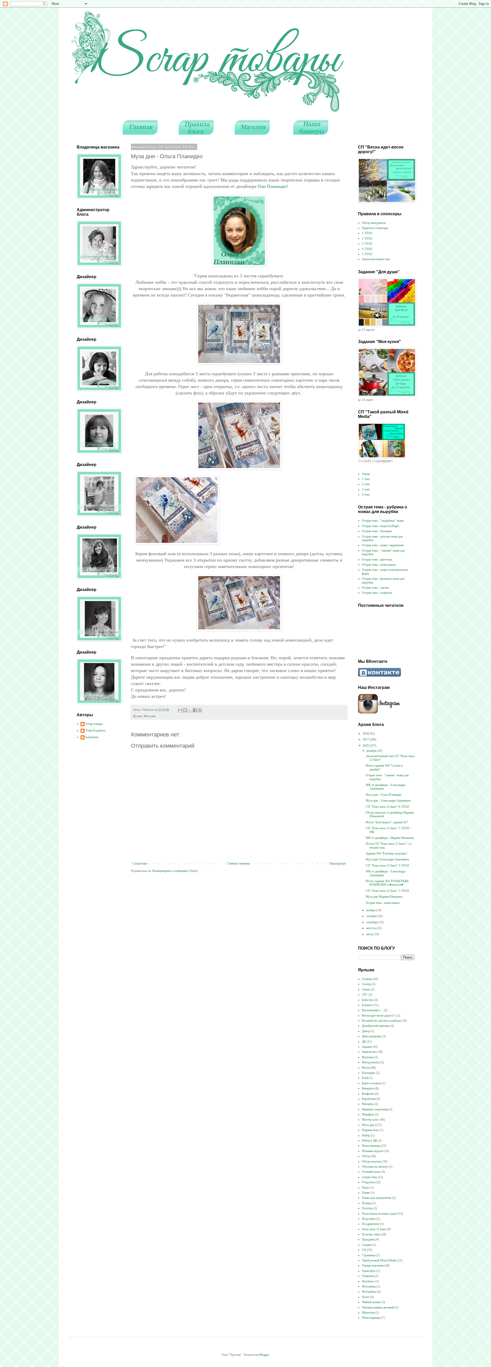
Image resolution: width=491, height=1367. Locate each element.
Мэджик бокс (370, 1130)
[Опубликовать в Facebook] (194, 710)
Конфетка (368, 1094)
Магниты (368, 1104)
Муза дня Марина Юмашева (384, 896)
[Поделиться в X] (190, 710)
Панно (366, 1192)
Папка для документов (376, 1198)
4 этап (366, 494)
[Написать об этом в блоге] (185, 710)
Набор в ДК (369, 1140)
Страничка (368, 1255)
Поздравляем (370, 1224)
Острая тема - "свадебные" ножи (383, 520)
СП (364, 1250)
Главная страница (238, 863)
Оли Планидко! (273, 186)
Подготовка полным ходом (379, 1213)
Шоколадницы (371, 1317)
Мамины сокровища (375, 1109)
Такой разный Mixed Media (379, 1260)
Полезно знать (371, 1234)
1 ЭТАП (367, 233)
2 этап (366, 484)
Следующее (139, 863)
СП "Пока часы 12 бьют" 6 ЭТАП (387, 806)
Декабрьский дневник (375, 1026)
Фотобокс (368, 1281)
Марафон (368, 1114)
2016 (366, 745)
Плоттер (367, 1208)
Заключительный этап (376, 259)
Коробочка (369, 1099)
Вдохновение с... (372, 1010)
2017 (366, 739)
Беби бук (367, 1000)
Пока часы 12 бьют (374, 1229)
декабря (371, 751)
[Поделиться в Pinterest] (199, 710)
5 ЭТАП (367, 254)
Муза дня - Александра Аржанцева (388, 800)
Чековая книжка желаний (378, 1307)
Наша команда (371, 1145)
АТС (365, 994)
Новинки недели (372, 1151)
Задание (367, 1047)
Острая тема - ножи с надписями (383, 545)
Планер (366, 1203)
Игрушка (368, 1057)
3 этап (366, 489)
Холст (366, 1297)
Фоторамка (369, 1291)
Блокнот (367, 1005)
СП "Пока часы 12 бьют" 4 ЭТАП (387, 865)
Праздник (368, 1239)
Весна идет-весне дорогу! (378, 1015)
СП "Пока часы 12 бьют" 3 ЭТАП (387, 891)
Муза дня (149, 715)
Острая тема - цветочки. (377, 559)
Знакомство (369, 1052)
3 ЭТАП (367, 243)
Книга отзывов (371, 1083)
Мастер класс (370, 1119)
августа (371, 928)
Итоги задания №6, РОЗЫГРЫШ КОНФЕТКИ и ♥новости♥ (387, 882)
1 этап (366, 479)
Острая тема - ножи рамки (379, 564)
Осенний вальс (371, 1172)
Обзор (366, 1156)
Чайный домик (371, 1302)
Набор (366, 1135)
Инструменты (371, 1062)
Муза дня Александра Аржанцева (387, 859)
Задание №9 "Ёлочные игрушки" (386, 853)
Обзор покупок (372, 1161)
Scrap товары (94, 724)
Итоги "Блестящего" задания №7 (387, 822)
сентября (372, 922)
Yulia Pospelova (95, 730)
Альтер (366, 984)
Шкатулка (368, 1312)
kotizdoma (92, 737)
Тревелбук (368, 1271)
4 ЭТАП (367, 249)
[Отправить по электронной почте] (180, 710)
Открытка (368, 1182)
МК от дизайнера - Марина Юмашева (390, 838)
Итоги (366, 1067)
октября (371, 916)
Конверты (368, 1088)
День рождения (371, 1036)
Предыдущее (337, 863)
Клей (365, 1078)
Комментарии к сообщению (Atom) (174, 871)
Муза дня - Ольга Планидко (383, 794)
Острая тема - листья (375, 587)
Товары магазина (373, 1265)
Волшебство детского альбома (381, 1020)
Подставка (368, 1219)
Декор (366, 1031)
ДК (364, 1041)
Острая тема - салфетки (377, 593)
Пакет (366, 1187)
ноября (371, 910)
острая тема (369, 1177)
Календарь (368, 1073)
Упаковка (368, 1276)
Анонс (366, 474)
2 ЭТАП (367, 238)
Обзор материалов (374, 223)
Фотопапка (369, 1286)
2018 (366, 733)
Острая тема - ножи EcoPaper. (381, 526)
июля (370, 934)
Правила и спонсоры (375, 228)
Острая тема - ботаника (377, 531)
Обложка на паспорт (375, 1166)
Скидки (367, 1245)
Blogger (264, 1355)
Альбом (367, 979)
